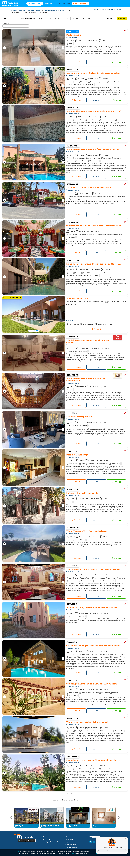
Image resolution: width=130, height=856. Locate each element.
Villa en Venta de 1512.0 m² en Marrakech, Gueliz (87, 531)
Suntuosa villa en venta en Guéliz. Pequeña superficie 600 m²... (94, 111)
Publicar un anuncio (80, 3)
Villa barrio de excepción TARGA (80, 417)
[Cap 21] (110, 809)
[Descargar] (27, 838)
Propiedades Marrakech (34, 10)
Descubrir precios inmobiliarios (51, 842)
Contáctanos (69, 839)
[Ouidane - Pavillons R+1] (80, 809)
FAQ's (67, 842)
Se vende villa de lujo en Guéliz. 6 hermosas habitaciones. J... (93, 607)
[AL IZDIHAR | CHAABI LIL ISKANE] (60, 809)
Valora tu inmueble (35, 3)
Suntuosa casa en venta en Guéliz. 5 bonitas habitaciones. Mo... (94, 226)
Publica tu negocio (47, 839)
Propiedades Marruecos (17, 10)
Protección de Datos (71, 847)
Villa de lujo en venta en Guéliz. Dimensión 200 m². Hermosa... (94, 684)
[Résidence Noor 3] (33, 809)
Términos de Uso (70, 844)
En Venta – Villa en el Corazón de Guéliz (83, 493)
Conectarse (65, 3)
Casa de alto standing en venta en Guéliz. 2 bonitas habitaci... (93, 646)
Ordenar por (6, 23)
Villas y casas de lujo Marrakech (54, 10)
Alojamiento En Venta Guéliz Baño (99, 9)
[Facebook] (90, 841)
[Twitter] (94, 841)
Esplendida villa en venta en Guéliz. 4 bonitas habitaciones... (93, 760)
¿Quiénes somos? (70, 837)
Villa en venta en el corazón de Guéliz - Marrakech (88, 188)
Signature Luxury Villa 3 (77, 298)
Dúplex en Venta (73, 35)
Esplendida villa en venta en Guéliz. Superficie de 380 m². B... (93, 264)
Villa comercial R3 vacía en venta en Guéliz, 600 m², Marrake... (93, 569)
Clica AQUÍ (73, 853)
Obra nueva (48, 3)
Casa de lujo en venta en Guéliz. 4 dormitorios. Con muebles (93, 73)
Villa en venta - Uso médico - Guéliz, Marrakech (87, 722)
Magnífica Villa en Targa (77, 455)
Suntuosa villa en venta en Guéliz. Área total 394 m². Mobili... (93, 149)
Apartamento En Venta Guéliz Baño (114, 9)
